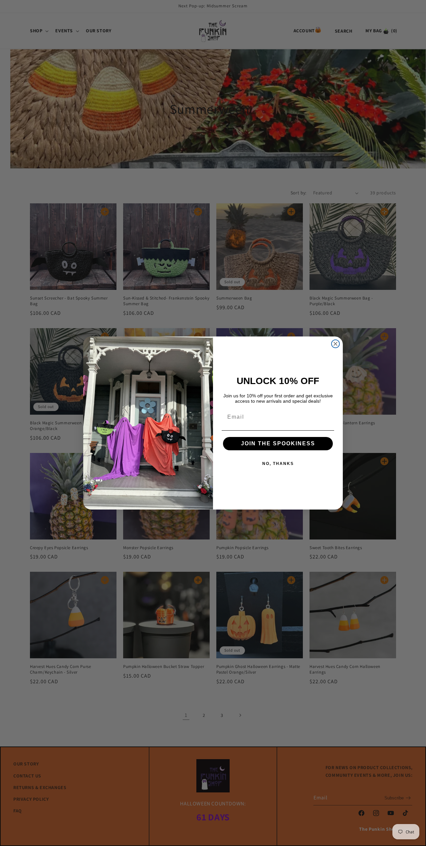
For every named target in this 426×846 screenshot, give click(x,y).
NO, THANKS (278, 463)
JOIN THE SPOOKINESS (278, 443)
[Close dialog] (335, 344)
